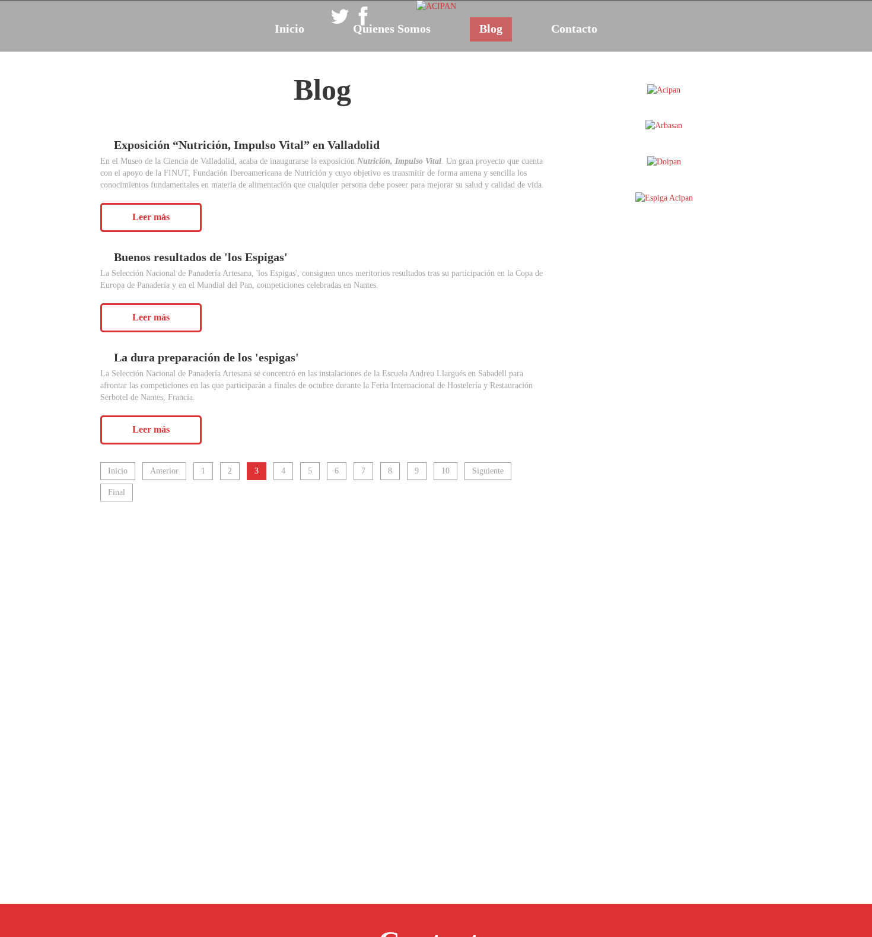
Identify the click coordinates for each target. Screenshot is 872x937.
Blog (490, 28)
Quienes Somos (392, 28)
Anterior (164, 470)
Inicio (289, 28)
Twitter (339, 17)
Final (116, 492)
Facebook (363, 17)
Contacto (574, 28)
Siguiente (488, 470)
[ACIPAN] (436, 5)
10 (445, 470)
